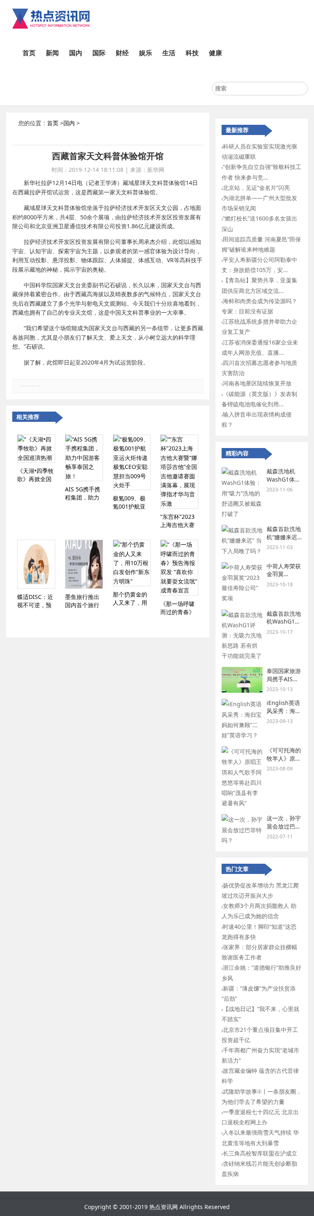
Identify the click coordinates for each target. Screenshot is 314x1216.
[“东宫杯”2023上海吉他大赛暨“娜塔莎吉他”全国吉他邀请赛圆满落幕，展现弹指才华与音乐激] (179, 472)
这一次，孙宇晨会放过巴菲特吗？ (284, 826)
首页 (29, 52)
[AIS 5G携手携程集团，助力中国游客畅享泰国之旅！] (84, 458)
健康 (215, 52)
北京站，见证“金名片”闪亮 (256, 187)
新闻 (52, 52)
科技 (192, 52)
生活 (168, 52)
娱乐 (145, 52)
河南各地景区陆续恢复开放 (257, 383)
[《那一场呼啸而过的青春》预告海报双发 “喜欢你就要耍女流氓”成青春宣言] (179, 567)
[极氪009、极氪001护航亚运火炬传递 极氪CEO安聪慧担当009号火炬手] (132, 462)
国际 (98, 52)
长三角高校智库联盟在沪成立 (260, 1153)
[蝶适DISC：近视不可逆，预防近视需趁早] (36, 564)
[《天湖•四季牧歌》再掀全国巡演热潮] (36, 449)
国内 (75, 52)
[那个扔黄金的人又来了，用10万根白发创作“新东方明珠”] (132, 563)
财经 (122, 52)
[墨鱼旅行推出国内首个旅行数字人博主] (84, 564)
